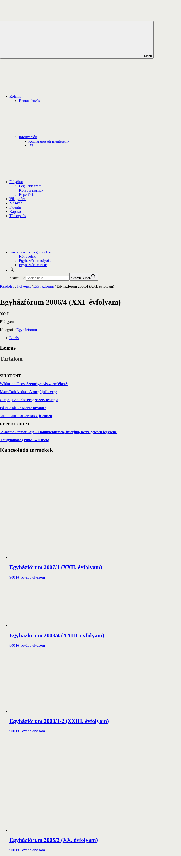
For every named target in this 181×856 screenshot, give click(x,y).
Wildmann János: (34, 384)
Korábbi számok (31, 190)
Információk (28, 137)
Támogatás (17, 216)
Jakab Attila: (26, 416)
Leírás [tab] (14, 338)
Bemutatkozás (29, 101)
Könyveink (27, 256)
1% (30, 145)
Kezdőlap (7, 286)
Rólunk (15, 96)
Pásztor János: (23, 408)
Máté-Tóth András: (28, 392)
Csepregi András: (29, 400)
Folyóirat (16, 182)
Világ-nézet (17, 199)
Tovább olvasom (32, 577)
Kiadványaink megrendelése (30, 252)
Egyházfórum (43, 286)
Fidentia (15, 207)
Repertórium (28, 195)
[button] (11, 271)
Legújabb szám (30, 186)
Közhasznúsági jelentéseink (48, 141)
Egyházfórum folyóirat (36, 261)
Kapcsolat (16, 212)
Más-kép (15, 203)
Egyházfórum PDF (33, 265)
